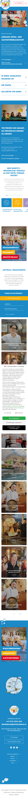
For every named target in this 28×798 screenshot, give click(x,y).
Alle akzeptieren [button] (14, 418)
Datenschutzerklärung (17, 792)
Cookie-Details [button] (6, 431)
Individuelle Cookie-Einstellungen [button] (14, 427)
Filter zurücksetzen (10, 314)
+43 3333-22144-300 (7, 149)
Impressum (7, 792)
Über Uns (12, 756)
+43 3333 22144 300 (14, 721)
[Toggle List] (23, 304)
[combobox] (13, 304)
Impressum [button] (22, 431)
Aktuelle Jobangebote (12, 754)
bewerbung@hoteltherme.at (9, 150)
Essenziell (8, 413)
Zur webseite (12, 760)
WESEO (16, 794)
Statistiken (20, 413)
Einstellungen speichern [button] (14, 422)
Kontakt (13, 758)
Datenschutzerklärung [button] (14, 431)
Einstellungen (20, 408)
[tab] (8, 195)
